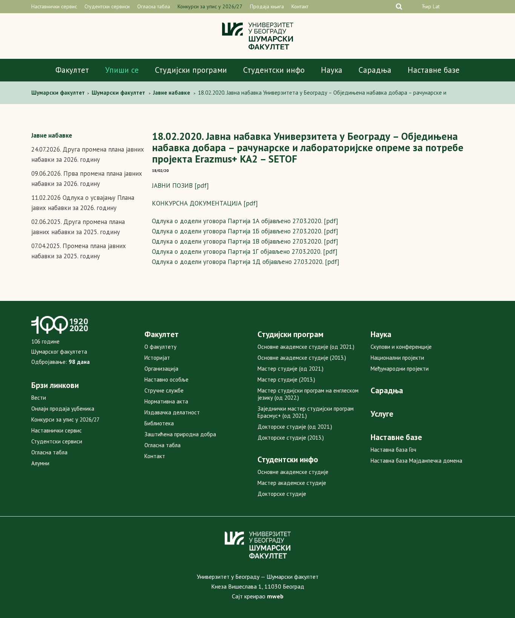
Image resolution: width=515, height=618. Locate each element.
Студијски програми (191, 70)
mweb (275, 596)
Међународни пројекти (400, 368)
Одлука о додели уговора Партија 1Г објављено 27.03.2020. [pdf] (244, 251)
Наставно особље (166, 379)
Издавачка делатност (172, 412)
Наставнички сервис (54, 6)
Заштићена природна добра (180, 434)
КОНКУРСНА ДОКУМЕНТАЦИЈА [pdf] (205, 203)
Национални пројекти (397, 357)
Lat (436, 6)
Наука (331, 70)
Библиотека (159, 423)
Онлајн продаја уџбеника (62, 408)
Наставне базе (434, 70)
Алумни (40, 463)
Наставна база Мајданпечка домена (416, 460)
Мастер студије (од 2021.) (290, 368)
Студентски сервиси (107, 6)
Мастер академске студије (292, 482)
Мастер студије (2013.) (286, 379)
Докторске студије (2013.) (291, 437)
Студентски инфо (274, 70)
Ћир (426, 6)
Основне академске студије (293, 471)
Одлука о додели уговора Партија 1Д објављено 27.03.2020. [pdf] (245, 262)
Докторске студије (282, 493)
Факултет (72, 70)
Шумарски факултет (58, 92)
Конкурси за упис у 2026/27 (210, 6)
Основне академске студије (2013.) (302, 357)
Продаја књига (267, 6)
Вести (38, 397)
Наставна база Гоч (393, 449)
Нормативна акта (166, 401)
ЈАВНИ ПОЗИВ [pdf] (180, 185)
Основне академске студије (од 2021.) (306, 346)
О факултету (160, 346)
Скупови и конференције (401, 346)
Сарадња (375, 70)
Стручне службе (164, 390)
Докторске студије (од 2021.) (295, 426)
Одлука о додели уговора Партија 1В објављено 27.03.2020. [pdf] (245, 241)
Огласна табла (153, 6)
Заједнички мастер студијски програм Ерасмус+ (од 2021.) (306, 412)
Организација (161, 368)
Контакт (299, 6)
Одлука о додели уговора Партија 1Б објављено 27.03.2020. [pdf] (245, 231)
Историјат (157, 357)
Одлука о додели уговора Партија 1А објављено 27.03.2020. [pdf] (245, 221)
